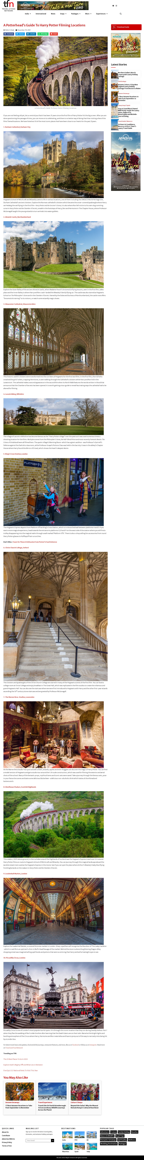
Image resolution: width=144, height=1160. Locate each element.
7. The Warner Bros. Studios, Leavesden (18, 697)
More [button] (87, 14)
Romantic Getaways (108, 1140)
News (53, 14)
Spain (76, 1151)
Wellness (131, 1140)
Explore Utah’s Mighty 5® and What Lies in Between (23, 1065)
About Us (5, 1132)
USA (76, 1140)
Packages (122, 1144)
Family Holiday (124, 1132)
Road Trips (120, 1136)
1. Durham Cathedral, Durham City (16, 127)
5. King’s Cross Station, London (15, 454)
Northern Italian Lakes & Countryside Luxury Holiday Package (128, 74)
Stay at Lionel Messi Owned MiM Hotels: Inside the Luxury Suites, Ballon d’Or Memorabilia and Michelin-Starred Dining (128, 112)
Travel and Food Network (14, 1048)
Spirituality (122, 1140)
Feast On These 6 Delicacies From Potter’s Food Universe (35, 542)
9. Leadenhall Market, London (15, 874)
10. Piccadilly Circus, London (14, 958)
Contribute (6, 1135)
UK (87, 1140)
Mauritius (65, 1151)
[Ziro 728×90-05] (53, 6)
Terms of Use (7, 1146)
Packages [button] (74, 14)
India (64, 1140)
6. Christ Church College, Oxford (16, 548)
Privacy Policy (7, 1142)
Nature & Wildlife (107, 1136)
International (41, 14)
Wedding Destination (109, 1144)
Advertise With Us (8, 1139)
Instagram (93, 1045)
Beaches (134, 1132)
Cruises (113, 1132)
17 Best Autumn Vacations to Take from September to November (128, 98)
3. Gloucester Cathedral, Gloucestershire (19, 304)
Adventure (105, 1132)
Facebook (75, 1045)
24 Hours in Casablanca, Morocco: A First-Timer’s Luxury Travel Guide (127, 126)
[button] (120, 13)
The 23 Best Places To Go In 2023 (15, 1059)
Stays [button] (62, 14)
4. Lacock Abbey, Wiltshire (13, 394)
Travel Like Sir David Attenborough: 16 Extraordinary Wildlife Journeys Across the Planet (52, 1108)
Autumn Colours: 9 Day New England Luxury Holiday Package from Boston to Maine (129, 86)
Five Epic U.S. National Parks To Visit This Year (20, 1070)
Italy (88, 1151)
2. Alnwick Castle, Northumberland (17, 217)
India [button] (27, 14)
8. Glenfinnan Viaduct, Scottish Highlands (19, 787)
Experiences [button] (101, 14)
